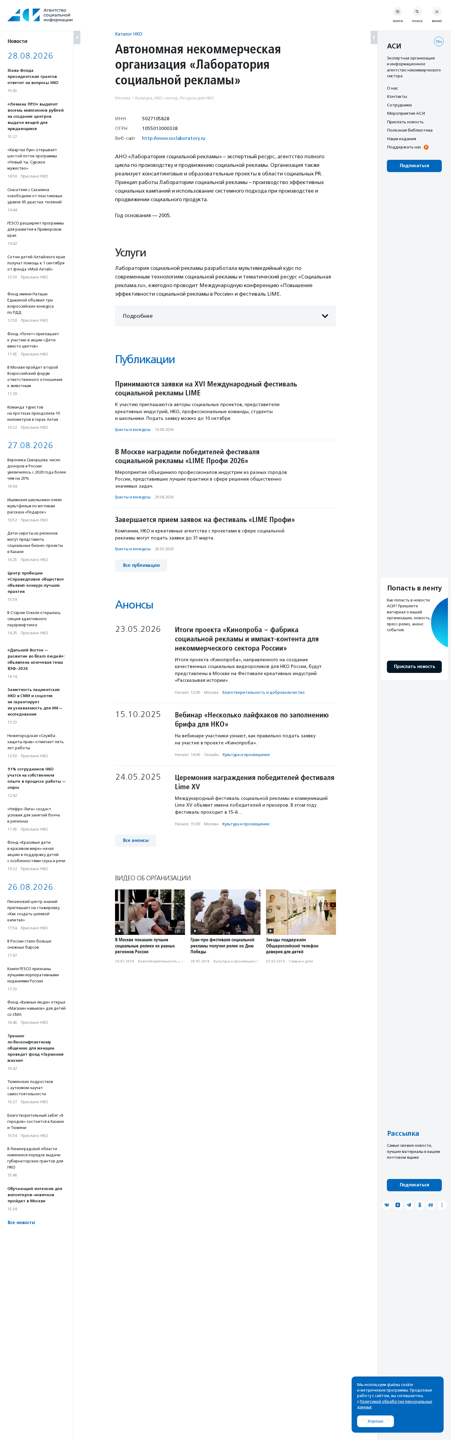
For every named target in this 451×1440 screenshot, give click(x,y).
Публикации (145, 359)
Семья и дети (301, 961)
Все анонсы (135, 840)
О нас (392, 88)
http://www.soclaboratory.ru (173, 138)
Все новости (21, 1223)
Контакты (397, 96)
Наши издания (401, 138)
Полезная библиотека (410, 130)
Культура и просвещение (246, 754)
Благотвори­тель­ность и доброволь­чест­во (263, 692)
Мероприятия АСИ (406, 113)
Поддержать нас (404, 147)
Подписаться (414, 166)
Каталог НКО (128, 33)
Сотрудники (399, 104)
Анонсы (134, 604)
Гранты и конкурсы (133, 429)
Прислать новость (405, 121)
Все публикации (141, 565)
